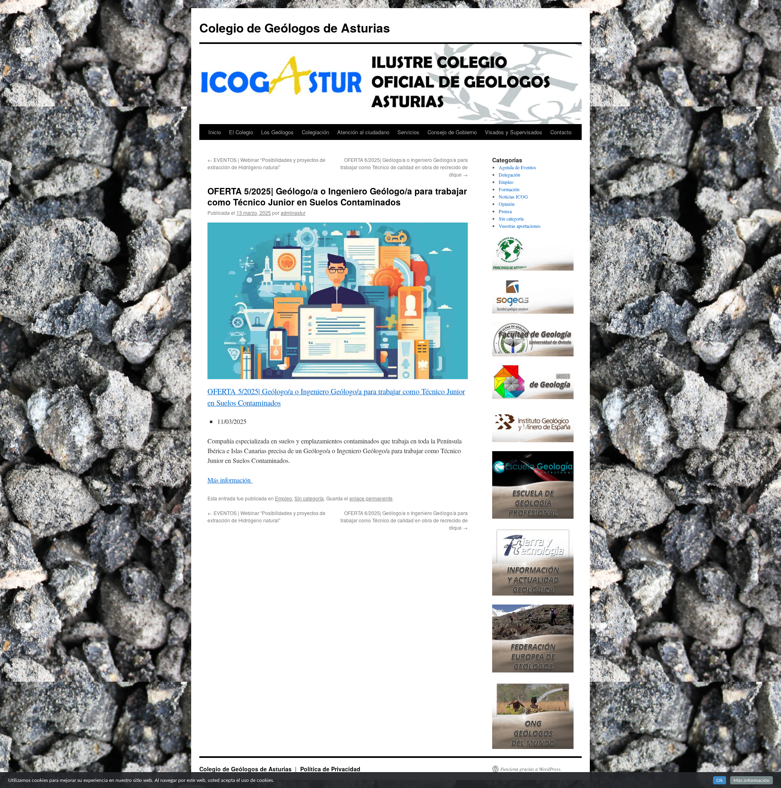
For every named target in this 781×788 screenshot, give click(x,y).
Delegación (509, 174)
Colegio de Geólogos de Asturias (294, 27)
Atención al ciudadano (363, 132)
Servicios (408, 132)
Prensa (505, 211)
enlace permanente (371, 498)
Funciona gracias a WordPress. (531, 769)
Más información (230, 480)
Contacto (561, 132)
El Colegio (241, 132)
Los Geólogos (277, 132)
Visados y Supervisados (513, 132)
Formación (509, 189)
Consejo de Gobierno (452, 132)
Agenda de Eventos (517, 167)
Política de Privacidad (330, 769)
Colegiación (315, 132)
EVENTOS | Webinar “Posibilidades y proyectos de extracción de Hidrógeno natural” (266, 163)
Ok (719, 780)
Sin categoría (309, 498)
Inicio (214, 132)
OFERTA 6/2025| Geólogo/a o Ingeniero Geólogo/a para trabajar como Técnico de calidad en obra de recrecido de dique (404, 167)
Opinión (507, 204)
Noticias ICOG (513, 196)
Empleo (283, 498)
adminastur (293, 212)
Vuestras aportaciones (520, 226)
